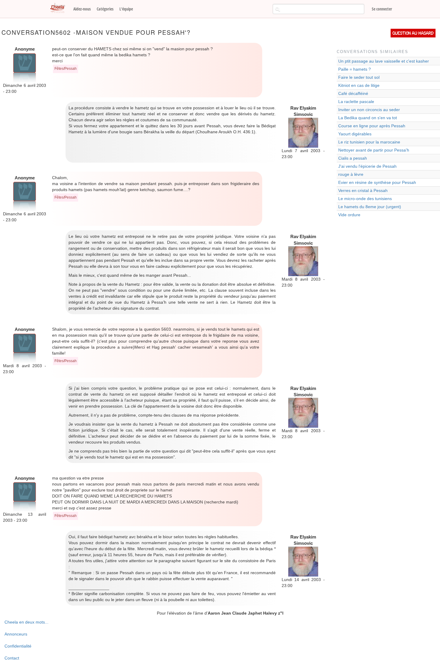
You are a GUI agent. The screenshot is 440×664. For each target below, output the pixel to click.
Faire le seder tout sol (359, 77)
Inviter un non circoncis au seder (369, 109)
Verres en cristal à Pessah (363, 190)
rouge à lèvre (350, 174)
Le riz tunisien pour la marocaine (369, 142)
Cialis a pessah (352, 158)
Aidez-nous (82, 9)
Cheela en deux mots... (26, 622)
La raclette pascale (356, 101)
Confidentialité (17, 646)
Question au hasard (413, 33)
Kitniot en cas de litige (359, 85)
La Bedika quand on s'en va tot (367, 117)
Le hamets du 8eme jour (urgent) (369, 206)
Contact (11, 658)
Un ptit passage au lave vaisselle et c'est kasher (383, 61)
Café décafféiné (353, 93)
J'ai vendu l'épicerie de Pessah (367, 166)
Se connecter (382, 9)
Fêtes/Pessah (65, 68)
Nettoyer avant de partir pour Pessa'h (373, 150)
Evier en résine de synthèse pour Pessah (377, 182)
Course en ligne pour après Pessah (371, 125)
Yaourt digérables (354, 133)
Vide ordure (349, 214)
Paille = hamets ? (354, 69)
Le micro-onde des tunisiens (365, 198)
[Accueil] (59, 8)
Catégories (105, 9)
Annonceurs (15, 634)
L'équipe (126, 9)
